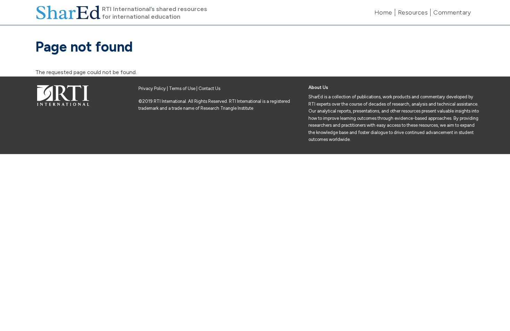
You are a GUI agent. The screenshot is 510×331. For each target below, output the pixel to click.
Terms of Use (182, 88)
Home (383, 12)
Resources (413, 12)
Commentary (452, 12)
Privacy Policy (152, 88)
